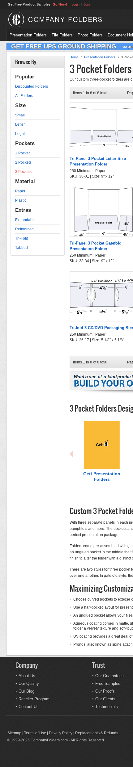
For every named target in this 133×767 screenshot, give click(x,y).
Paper (20, 191)
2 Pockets (23, 162)
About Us (27, 675)
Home (74, 57)
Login (75, 4)
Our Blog (26, 691)
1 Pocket (22, 153)
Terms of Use (35, 733)
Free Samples (107, 683)
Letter (20, 124)
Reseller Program (34, 699)
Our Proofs (105, 691)
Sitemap (14, 733)
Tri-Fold (21, 238)
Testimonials (106, 706)
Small (20, 115)
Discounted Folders (31, 86)
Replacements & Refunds (96, 733)
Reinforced (24, 229)
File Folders (62, 35)
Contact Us (29, 706)
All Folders (24, 96)
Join (87, 4)
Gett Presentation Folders (101, 476)
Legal (20, 134)
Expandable (25, 220)
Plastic (20, 200)
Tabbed (21, 247)
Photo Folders (90, 35)
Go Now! (60, 4)
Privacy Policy (60, 733)
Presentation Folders (28, 35)
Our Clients (105, 699)
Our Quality (29, 683)
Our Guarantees (109, 675)
